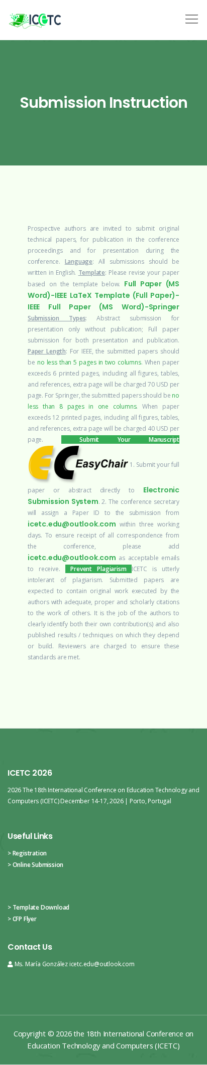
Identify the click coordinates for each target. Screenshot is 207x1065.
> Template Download (38, 907)
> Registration (27, 853)
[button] (189, 16)
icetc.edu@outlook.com (72, 524)
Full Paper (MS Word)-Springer (113, 307)
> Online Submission (35, 864)
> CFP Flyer (22, 919)
